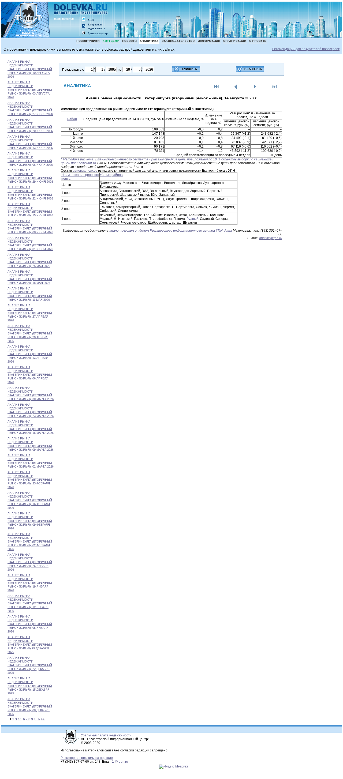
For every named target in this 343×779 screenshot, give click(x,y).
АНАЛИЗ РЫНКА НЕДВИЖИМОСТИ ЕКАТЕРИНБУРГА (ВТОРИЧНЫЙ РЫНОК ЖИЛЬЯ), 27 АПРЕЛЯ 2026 (30, 313)
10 (36, 719)
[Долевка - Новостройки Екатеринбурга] (81, 9)
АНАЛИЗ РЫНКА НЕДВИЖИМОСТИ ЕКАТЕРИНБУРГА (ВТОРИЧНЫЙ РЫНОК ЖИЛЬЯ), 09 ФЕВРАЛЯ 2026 (30, 521)
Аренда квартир (98, 33)
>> (43, 719)
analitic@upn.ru (270, 238)
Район (72, 119)
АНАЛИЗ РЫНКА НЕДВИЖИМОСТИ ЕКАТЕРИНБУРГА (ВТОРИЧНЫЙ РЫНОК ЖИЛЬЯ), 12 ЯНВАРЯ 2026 (30, 603)
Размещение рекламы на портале (87, 758)
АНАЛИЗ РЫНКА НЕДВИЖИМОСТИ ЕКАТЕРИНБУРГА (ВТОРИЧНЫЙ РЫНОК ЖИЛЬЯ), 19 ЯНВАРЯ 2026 (30, 583)
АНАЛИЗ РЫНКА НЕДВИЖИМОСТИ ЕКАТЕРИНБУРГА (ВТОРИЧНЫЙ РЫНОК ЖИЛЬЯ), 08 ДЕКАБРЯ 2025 (30, 706)
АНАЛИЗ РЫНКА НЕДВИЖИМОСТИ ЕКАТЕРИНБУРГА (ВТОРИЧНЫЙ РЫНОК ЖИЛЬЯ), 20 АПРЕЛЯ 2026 (30, 333)
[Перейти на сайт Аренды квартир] (83, 33)
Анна (228, 230)
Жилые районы (111, 175)
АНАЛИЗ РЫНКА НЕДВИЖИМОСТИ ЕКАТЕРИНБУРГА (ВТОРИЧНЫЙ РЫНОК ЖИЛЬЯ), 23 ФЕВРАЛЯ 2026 (30, 480)
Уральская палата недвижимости (106, 735)
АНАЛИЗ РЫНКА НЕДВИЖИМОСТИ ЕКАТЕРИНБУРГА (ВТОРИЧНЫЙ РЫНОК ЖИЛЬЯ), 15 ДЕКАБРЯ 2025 (30, 686)
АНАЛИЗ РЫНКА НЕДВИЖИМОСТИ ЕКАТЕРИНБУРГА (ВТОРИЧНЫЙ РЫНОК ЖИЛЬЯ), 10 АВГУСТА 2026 (30, 69)
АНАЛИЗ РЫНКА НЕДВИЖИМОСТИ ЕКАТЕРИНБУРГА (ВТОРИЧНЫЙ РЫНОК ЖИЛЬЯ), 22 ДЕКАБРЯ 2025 (30, 665)
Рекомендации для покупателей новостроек (306, 49)
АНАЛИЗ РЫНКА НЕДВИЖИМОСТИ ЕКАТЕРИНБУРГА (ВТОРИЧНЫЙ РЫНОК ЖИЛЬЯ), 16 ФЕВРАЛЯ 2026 (30, 500)
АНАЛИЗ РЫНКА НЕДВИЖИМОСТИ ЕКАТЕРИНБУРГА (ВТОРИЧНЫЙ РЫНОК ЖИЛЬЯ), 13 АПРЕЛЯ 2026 (30, 354)
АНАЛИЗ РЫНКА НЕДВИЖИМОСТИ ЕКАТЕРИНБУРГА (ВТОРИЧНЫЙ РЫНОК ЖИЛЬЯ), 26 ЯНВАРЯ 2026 (30, 562)
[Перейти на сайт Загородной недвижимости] (83, 26)
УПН (91, 19)
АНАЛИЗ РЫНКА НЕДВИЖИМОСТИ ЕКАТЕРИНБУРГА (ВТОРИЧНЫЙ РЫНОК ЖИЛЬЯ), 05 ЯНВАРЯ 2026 (30, 624)
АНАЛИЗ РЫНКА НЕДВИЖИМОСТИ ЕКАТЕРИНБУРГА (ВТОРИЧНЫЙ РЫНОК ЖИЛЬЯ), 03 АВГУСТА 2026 (30, 90)
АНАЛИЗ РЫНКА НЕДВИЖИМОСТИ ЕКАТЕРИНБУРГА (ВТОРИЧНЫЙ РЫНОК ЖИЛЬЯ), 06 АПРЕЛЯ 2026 (30, 375)
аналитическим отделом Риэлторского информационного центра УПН (166, 230)
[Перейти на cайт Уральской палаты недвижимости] (83, 19)
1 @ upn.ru (120, 761)
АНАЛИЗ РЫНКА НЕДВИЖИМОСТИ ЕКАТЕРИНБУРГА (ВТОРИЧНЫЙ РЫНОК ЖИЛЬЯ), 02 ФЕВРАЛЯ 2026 (30, 541)
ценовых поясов (85, 170)
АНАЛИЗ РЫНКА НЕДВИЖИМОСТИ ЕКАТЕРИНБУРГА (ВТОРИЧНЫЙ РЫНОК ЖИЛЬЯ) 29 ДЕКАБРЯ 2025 (30, 644)
